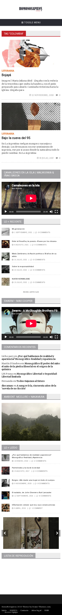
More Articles (31, 292)
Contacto (24, 610)
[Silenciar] (51, 211)
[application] (31, 198)
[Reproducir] (5, 211)
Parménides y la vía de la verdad (26, 468)
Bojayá (6, 75)
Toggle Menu (32, 22)
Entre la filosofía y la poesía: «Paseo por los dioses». (34, 241)
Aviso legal (36, 610)
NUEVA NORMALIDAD (21, 279)
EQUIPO (13, 610)
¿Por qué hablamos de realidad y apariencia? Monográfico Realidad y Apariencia (28, 357)
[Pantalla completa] (56, 211)
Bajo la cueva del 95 (16, 138)
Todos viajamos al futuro (31, 381)
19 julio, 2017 (46, 158)
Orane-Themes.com (41, 607)
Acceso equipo (11, 612)
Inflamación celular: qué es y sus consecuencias (33, 505)
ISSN (46, 610)
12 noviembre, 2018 (43, 95)
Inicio (4, 610)
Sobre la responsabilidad (23, 266)
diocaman (7, 385)
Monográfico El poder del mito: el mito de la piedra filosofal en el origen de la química (31, 366)
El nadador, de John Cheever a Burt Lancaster (31, 493)
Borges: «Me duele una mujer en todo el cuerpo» (33, 480)
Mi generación (18, 229)
